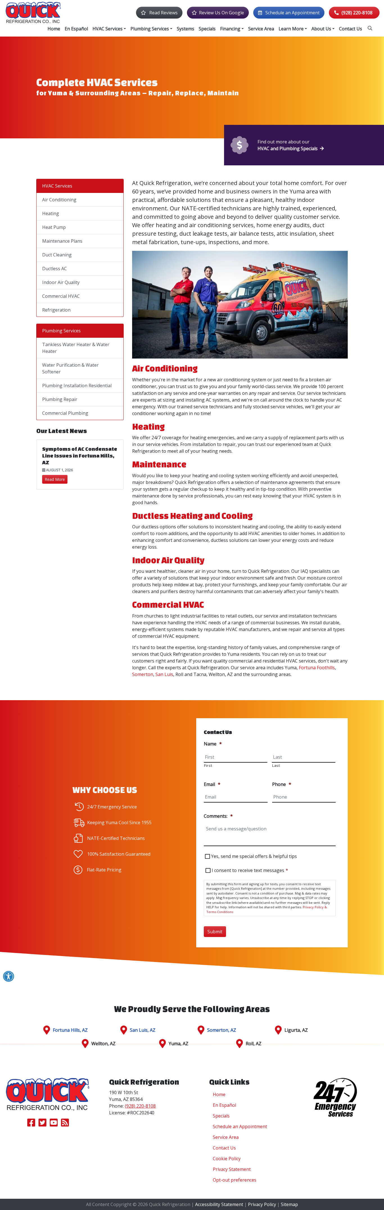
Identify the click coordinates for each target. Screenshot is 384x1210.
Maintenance (159, 464)
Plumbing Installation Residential (77, 385)
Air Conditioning (165, 368)
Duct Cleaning (57, 255)
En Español (224, 1105)
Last (276, 765)
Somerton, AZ (221, 1030)
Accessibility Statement (219, 1204)
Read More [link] (55, 479)
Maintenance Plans (62, 241)
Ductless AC (54, 268)
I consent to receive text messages (250, 870)
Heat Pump (54, 227)
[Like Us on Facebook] (31, 1124)
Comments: (218, 816)
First (208, 765)
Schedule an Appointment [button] (292, 13)
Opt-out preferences (234, 1180)
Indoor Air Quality (168, 560)
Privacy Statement (232, 1169)
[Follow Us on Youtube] (54, 1124)
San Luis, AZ (142, 1030)
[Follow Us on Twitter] (42, 1124)
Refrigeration (56, 310)
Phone (281, 784)
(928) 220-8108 (357, 13)
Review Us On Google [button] (221, 13)
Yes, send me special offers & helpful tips (254, 856)
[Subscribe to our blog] (65, 1124)
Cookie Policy (227, 1158)
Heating (148, 426)
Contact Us (224, 1148)
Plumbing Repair (59, 399)
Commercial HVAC (168, 604)
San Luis (164, 674)
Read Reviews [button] (163, 13)
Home (219, 1094)
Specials (221, 1116)
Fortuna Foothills (317, 667)
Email (212, 784)
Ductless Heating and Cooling (192, 515)
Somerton (142, 674)
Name (213, 744)
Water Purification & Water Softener (70, 368)
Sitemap (289, 1204)
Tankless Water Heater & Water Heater (75, 347)
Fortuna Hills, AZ (70, 1030)
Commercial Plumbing (65, 413)
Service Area (226, 1137)
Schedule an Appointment (240, 1126)
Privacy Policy (262, 1204)
